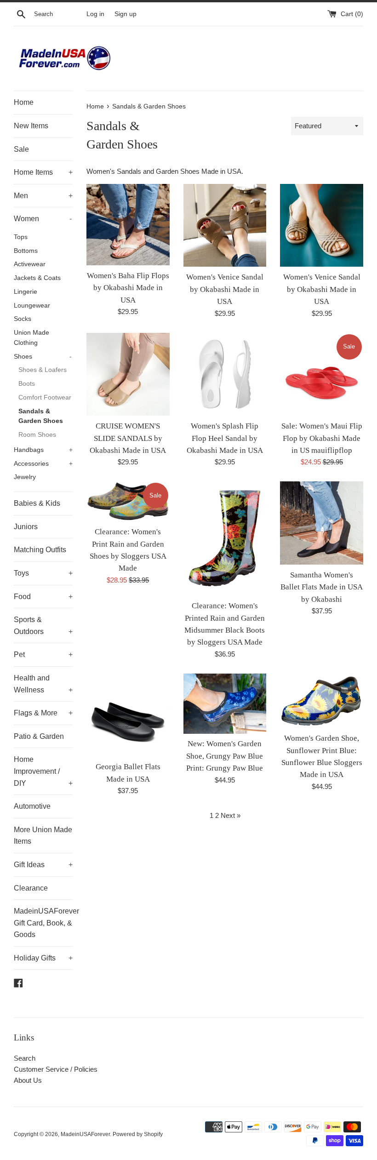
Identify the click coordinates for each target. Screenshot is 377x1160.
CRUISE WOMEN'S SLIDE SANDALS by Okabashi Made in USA (128, 438)
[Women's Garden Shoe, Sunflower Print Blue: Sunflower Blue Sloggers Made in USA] (321, 701)
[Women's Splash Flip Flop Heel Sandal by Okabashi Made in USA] (225, 374)
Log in (95, 14)
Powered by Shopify (138, 1134)
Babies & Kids (37, 503)
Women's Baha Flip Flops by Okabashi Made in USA (128, 287)
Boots (26, 383)
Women (43, 219)
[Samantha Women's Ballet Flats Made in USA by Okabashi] (321, 523)
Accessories (43, 463)
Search (24, 1058)
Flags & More (43, 713)
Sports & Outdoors (43, 625)
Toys (43, 573)
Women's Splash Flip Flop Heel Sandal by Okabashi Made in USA (225, 438)
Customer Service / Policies (55, 1069)
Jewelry (25, 477)
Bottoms (26, 250)
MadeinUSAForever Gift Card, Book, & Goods (43, 922)
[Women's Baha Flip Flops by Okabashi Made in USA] (128, 224)
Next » (230, 815)
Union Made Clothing (31, 337)
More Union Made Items (43, 836)
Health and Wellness (43, 684)
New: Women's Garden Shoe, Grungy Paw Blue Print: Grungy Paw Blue (224, 755)
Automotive (32, 806)
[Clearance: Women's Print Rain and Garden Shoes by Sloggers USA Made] (128, 501)
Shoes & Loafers (42, 369)
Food (43, 596)
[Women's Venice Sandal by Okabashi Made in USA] (225, 225)
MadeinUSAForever (85, 1134)
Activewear (30, 264)
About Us (28, 1080)
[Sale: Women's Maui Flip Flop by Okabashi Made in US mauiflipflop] (321, 374)
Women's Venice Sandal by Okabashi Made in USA (224, 289)
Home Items (43, 172)
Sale (21, 149)
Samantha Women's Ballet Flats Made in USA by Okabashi (321, 587)
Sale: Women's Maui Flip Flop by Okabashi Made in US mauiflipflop (321, 438)
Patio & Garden (39, 736)
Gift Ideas (43, 865)
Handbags (43, 449)
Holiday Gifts (43, 958)
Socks (22, 318)
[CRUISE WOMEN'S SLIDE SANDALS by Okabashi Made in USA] (128, 374)
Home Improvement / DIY (43, 771)
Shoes (43, 356)
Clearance (31, 888)
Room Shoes (37, 434)
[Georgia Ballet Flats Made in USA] (128, 715)
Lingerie (25, 291)
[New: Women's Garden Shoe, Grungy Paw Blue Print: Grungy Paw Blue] (225, 704)
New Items (31, 126)
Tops (21, 237)
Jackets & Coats (37, 277)
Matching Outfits (40, 550)
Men (43, 196)
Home (24, 102)
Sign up (125, 14)
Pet (43, 654)
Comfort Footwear (44, 397)
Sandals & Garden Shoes (40, 416)
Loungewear (32, 305)
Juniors (26, 527)
